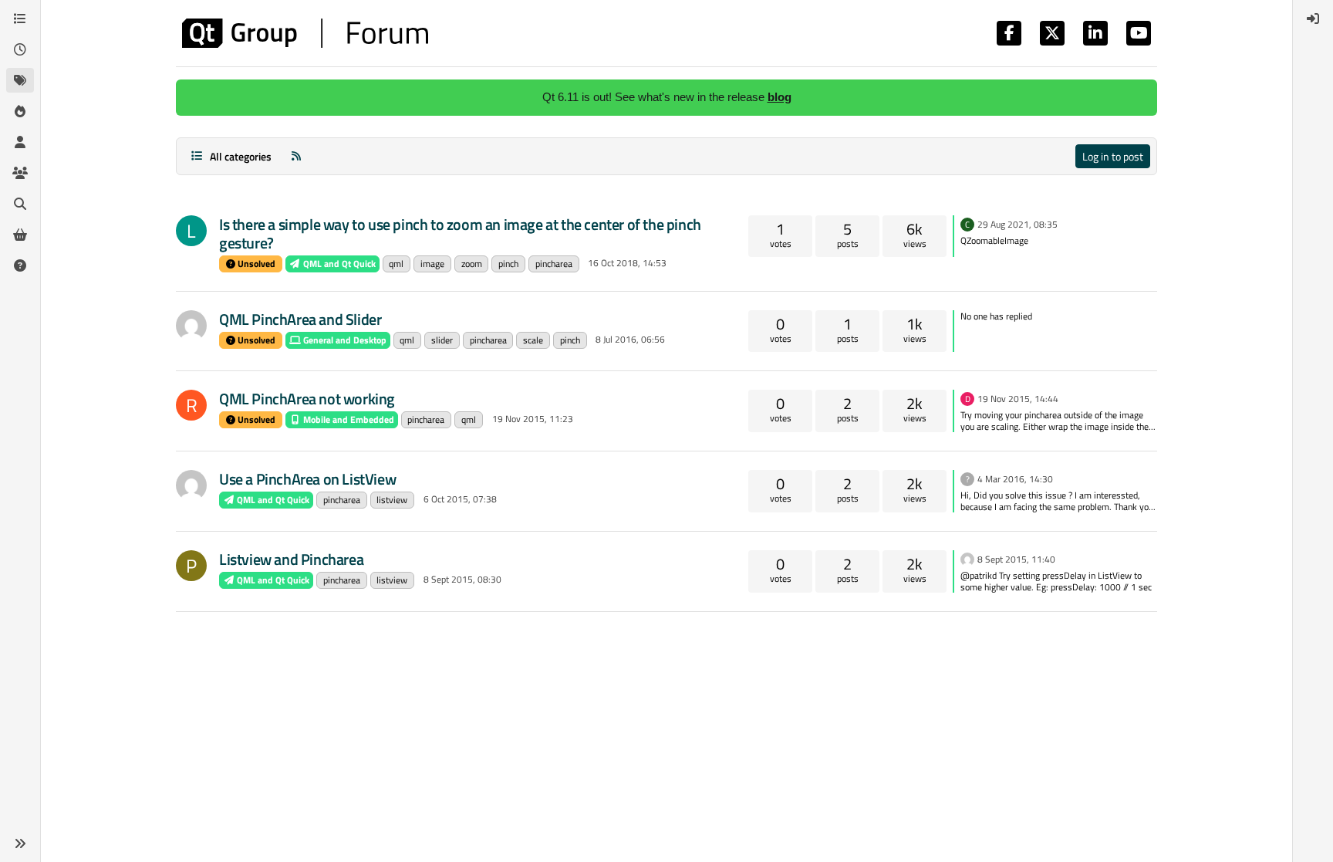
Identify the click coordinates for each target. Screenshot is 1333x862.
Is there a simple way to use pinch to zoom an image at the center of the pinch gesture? (460, 233)
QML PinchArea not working (307, 399)
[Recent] (20, 49)
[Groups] (20, 173)
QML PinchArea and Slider (300, 319)
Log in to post (1112, 156)
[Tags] (20, 80)
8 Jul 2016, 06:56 (630, 339)
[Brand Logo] (305, 33)
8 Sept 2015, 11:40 (1016, 559)
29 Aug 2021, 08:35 (1017, 224)
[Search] (20, 203)
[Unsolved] (20, 265)
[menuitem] (1313, 18)
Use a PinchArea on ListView (307, 479)
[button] (20, 843)
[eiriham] (191, 325)
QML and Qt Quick (338, 263)
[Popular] (20, 111)
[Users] (20, 142)
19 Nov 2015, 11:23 (532, 418)
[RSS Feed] (296, 156)
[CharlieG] (191, 485)
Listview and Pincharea (291, 559)
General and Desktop (343, 340)
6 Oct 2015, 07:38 (460, 499)
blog (779, 96)
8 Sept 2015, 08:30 (462, 579)
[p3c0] (967, 558)
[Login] (1313, 18)
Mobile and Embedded (347, 419)
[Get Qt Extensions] (20, 234)
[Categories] (20, 18)
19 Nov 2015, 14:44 (1017, 398)
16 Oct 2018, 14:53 (627, 262)
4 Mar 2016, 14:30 (1015, 479)
